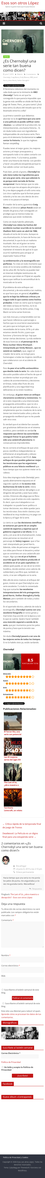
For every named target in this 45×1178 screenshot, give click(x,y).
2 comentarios (31, 74)
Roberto (20, 74)
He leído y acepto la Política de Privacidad (17, 1068)
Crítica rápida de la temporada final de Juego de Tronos (22, 825)
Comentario (7, 920)
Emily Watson (24, 77)
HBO (31, 77)
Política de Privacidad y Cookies (15, 1157)
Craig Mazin (15, 77)
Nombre (5, 955)
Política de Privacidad (11, 1062)
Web (3, 976)
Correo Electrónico (10, 1053)
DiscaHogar (21, 866)
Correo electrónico (10, 965)
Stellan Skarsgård (23, 80)
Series (6, 57)
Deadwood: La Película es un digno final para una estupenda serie (20, 835)
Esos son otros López (20, 2)
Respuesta (37, 888)
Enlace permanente (25, 872)
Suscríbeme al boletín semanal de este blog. (20, 991)
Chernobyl (6, 77)
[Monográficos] (20, 1028)
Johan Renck (12, 80)
